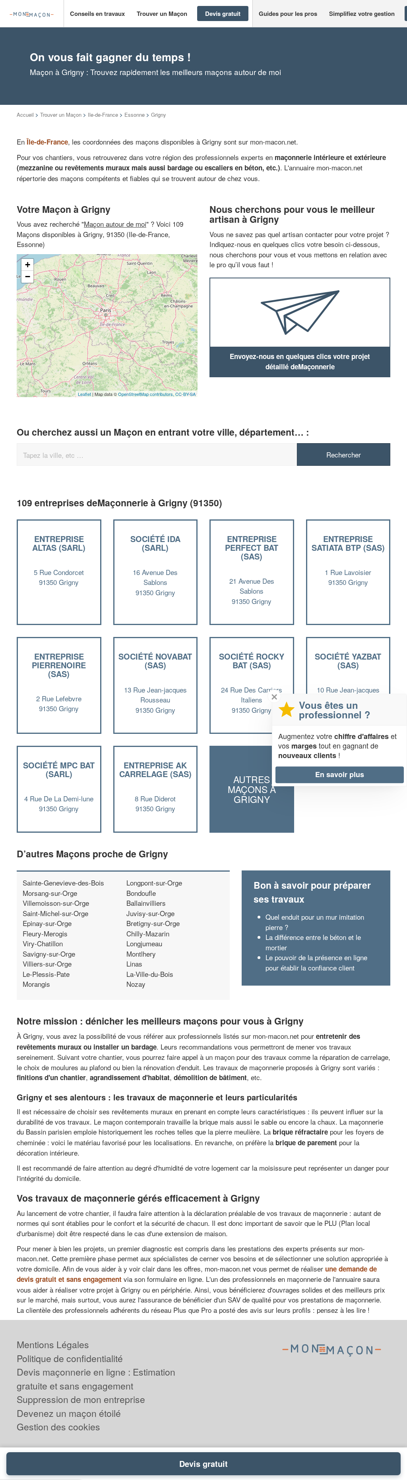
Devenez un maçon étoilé (69, 1413)
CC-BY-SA (185, 394)
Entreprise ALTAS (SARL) (58, 543)
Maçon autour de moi (115, 224)
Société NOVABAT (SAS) (155, 660)
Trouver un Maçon (60, 114)
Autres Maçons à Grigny (252, 789)
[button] (97, 13)
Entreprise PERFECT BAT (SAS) (251, 547)
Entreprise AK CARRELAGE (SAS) (155, 769)
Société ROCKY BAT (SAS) (251, 660)
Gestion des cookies (58, 1426)
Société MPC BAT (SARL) (59, 769)
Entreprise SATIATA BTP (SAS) (348, 543)
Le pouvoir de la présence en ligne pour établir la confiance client (316, 962)
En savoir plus (339, 774)
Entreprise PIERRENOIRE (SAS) (59, 664)
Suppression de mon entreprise (81, 1399)
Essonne (134, 114)
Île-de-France (47, 142)
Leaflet (84, 394)
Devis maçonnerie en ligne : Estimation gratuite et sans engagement (96, 1378)
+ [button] (27, 265)
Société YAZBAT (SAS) (348, 660)
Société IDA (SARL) (155, 543)
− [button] (27, 277)
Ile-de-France (103, 114)
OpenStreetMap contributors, (146, 394)
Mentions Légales (53, 1344)
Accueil (25, 114)
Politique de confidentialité (70, 1358)
